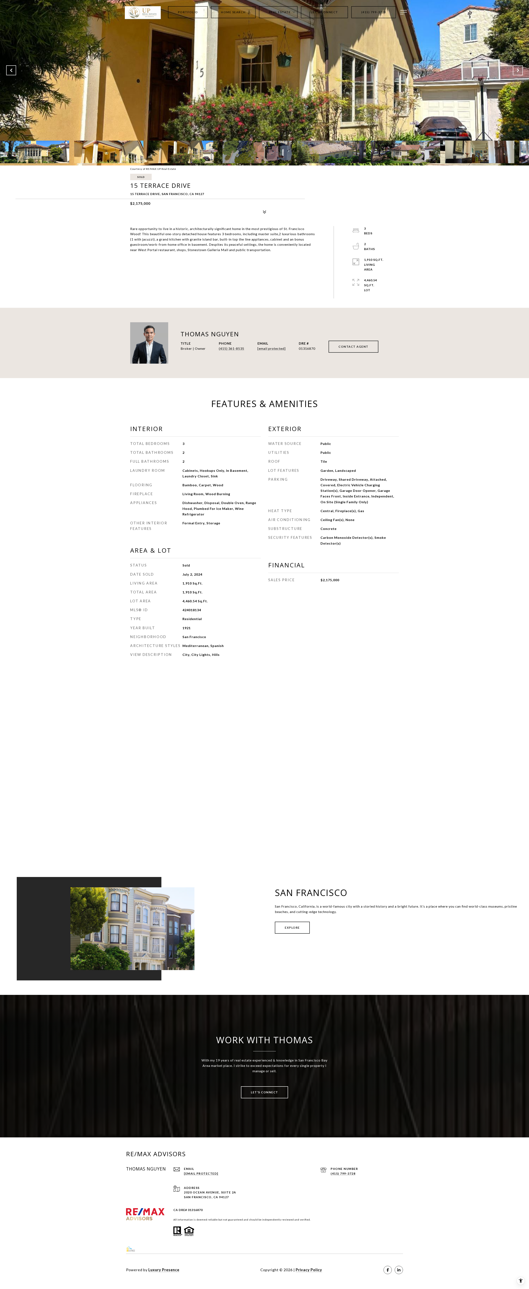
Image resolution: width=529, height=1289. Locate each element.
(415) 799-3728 (343, 1173)
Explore (292, 927)
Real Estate (280, 12)
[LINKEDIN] (399, 1270)
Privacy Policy (309, 1269)
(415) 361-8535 (231, 348)
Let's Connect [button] (264, 1092)
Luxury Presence (163, 1269)
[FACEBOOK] (388, 1270)
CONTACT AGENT (353, 346)
